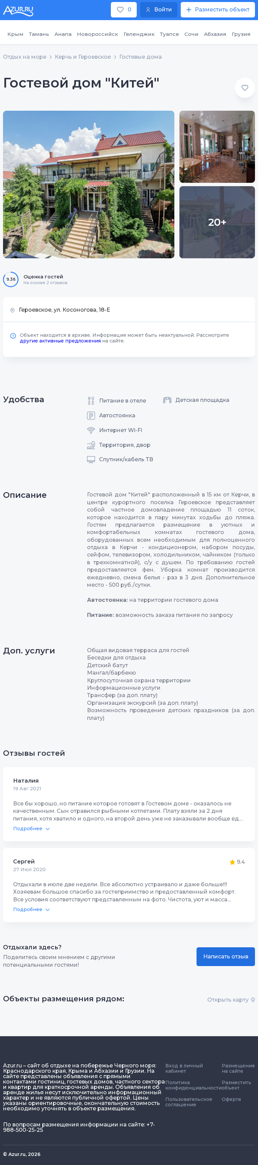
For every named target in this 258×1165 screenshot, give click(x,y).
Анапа (63, 34)
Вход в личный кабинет (184, 1068)
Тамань (39, 34)
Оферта (231, 1099)
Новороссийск (97, 34)
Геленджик (139, 34)
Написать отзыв (225, 956)
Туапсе (169, 34)
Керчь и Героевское (83, 57)
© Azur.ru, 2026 (21, 1154)
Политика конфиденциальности (193, 1085)
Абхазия (215, 34)
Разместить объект (236, 1085)
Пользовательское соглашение (188, 1102)
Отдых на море (24, 57)
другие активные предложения (60, 341)
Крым (15, 34)
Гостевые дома (140, 57)
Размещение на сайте (238, 1068)
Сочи (191, 34)
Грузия (241, 34)
